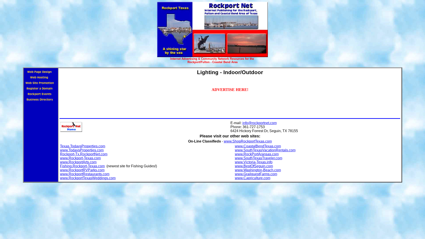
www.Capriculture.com (252, 178)
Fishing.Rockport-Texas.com (82, 166)
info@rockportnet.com (259, 123)
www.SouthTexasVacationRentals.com (265, 150)
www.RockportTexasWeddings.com (88, 178)
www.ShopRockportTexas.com (248, 141)
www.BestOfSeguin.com (254, 166)
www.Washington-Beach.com (258, 170)
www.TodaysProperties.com (82, 150)
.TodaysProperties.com (87, 146)
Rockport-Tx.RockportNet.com (83, 154)
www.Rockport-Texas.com (80, 158)
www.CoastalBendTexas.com (258, 146)
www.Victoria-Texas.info (253, 162)
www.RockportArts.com (78, 162)
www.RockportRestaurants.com (84, 174)
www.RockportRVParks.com (82, 170)
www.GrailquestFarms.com (256, 174)
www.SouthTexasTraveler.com (258, 158)
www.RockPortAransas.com (257, 154)
